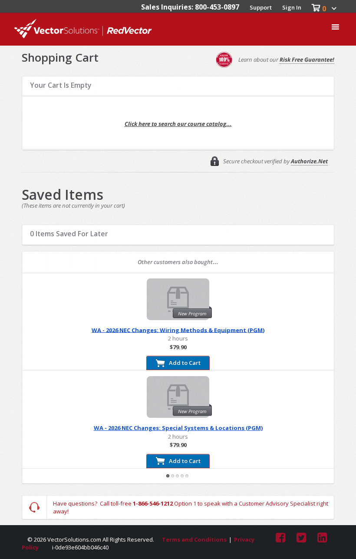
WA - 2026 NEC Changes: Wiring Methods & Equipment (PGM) (178, 330)
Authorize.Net (309, 161)
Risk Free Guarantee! (307, 59)
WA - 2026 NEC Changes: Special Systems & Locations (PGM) (178, 428)
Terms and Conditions (194, 539)
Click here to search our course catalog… (178, 124)
